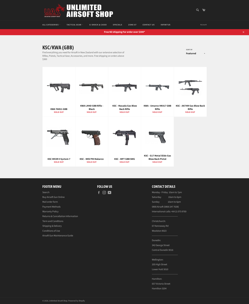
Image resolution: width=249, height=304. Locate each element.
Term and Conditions (52, 221)
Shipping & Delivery (52, 226)
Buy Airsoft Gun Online (53, 197)
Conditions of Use (51, 231)
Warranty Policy (50, 211)
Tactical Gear (74, 24)
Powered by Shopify (76, 300)
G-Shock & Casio (98, 24)
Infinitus (165, 24)
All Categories (50, 24)
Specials (117, 24)
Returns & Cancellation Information (60, 216)
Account (203, 24)
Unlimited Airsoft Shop (58, 300)
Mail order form (50, 202)
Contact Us (148, 24)
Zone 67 (132, 24)
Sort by (189, 50)
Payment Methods (51, 207)
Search (45, 192)
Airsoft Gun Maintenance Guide (57, 235)
